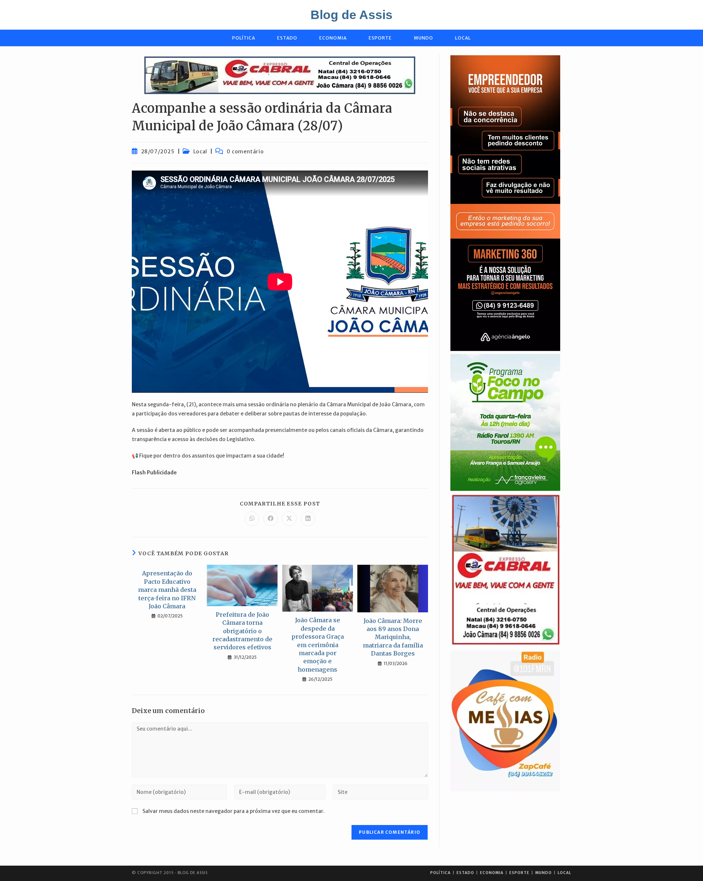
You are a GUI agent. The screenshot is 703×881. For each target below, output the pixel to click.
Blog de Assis (351, 15)
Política (440, 872)
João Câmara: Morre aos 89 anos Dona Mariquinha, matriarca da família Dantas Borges (393, 637)
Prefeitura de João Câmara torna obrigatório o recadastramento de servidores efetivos (242, 631)
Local (200, 151)
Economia (491, 872)
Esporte (519, 872)
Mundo (543, 872)
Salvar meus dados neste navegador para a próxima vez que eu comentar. (233, 811)
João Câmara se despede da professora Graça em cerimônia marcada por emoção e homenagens (317, 644)
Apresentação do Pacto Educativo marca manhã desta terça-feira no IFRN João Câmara (167, 590)
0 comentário (245, 151)
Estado (465, 872)
